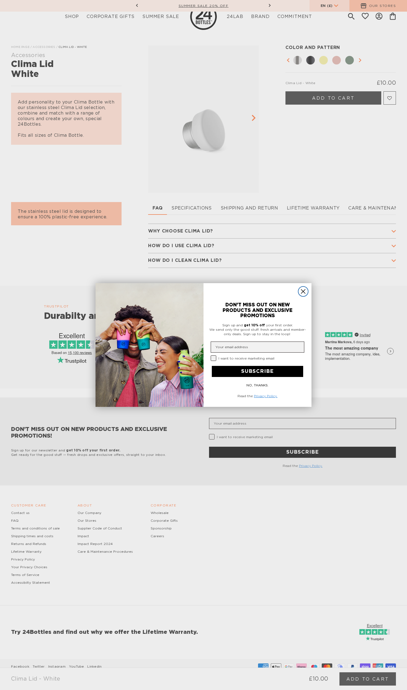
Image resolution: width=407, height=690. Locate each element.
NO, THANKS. (257, 385)
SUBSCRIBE (257, 371)
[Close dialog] (303, 291)
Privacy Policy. (265, 396)
